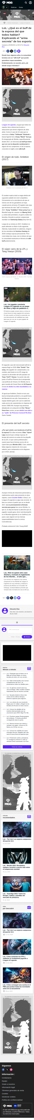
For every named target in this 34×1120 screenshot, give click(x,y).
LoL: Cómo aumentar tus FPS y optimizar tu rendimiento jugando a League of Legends (15, 958)
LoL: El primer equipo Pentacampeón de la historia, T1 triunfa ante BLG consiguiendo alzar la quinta (18, 718)
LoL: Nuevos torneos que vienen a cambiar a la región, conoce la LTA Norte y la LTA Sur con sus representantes (17, 725)
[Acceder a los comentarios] (18, 51)
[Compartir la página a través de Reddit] (15, 51)
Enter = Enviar (15, 637)
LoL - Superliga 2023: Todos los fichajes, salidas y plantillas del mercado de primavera (14, 895)
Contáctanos (6, 1078)
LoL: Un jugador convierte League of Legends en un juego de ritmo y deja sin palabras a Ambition (16, 306)
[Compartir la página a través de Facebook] (7, 51)
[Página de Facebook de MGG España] (3, 1069)
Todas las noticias (17, 747)
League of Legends (25, 23)
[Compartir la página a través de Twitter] (11, 51)
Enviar (28, 637)
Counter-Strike (17, 497)
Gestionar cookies (8, 1097)
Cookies (5, 1094)
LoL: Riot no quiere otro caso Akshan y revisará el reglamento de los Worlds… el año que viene (17, 575)
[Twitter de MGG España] (7, 1069)
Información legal (8, 1087)
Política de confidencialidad (12, 1100)
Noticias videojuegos (12, 23)
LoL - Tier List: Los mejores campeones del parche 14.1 (17, 840)
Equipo (4, 1081)
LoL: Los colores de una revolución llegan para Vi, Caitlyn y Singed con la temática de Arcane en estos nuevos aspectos (18, 704)
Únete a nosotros (8, 1084)
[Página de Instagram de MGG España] (11, 1069)
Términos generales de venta (13, 1090)
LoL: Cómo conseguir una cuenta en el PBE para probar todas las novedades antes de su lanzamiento (17, 986)
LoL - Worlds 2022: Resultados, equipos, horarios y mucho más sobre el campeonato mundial (16, 867)
